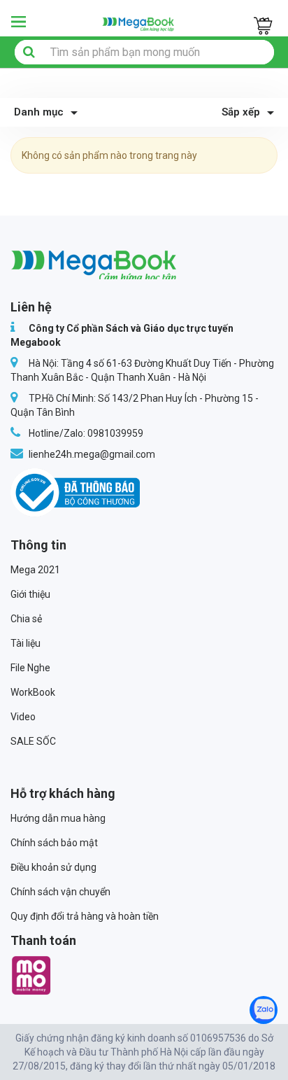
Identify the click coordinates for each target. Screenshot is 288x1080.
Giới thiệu (30, 594)
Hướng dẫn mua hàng (58, 818)
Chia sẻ (26, 618)
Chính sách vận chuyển (60, 891)
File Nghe (30, 667)
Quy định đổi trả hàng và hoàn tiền (84, 916)
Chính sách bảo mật (54, 842)
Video (23, 716)
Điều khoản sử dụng (53, 867)
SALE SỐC (33, 741)
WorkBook (32, 692)
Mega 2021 (35, 569)
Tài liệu (25, 643)
